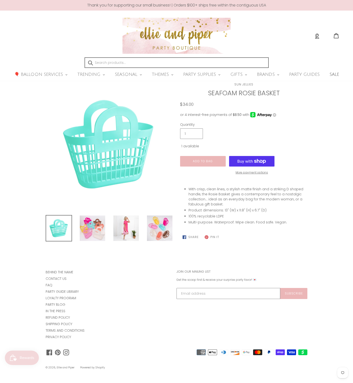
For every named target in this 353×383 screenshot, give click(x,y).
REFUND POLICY (58, 317)
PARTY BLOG (55, 304)
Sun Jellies (243, 84)
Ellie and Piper (65, 367)
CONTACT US (56, 278)
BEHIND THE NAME (59, 272)
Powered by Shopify (92, 367)
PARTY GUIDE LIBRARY (62, 291)
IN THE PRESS (55, 311)
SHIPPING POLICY (59, 324)
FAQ (49, 285)
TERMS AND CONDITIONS (65, 330)
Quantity (187, 124)
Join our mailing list (193, 272)
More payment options (252, 172)
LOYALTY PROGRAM (61, 298)
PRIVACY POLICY (58, 337)
